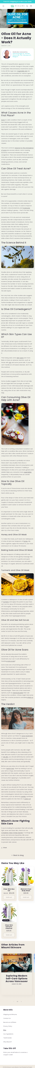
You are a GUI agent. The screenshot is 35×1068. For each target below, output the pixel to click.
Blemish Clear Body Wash (26, 889)
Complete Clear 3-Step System (12, 833)
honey (26, 541)
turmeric (6, 602)
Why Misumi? (7, 1042)
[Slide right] (21, 1001)
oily (10, 362)
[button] (3, 6)
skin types (20, 358)
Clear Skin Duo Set (9, 889)
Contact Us (7, 1018)
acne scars (11, 661)
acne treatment (27, 736)
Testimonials (7, 1038)
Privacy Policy (7, 1026)
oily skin (5, 757)
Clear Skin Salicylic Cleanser (9, 926)
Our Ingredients (8, 1034)
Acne (3, 120)
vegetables (28, 472)
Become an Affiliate (9, 1022)
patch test (10, 768)
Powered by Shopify (27, 1067)
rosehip (23, 796)
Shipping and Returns (10, 1014)
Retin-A (30, 697)
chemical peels (18, 693)
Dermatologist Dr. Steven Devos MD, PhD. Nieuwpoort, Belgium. (22, 55)
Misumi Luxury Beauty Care (14, 1067)
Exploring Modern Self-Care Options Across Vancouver (17, 978)
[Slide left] (14, 1001)
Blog (4, 1030)
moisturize (26, 208)
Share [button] (5, 847)
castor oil (27, 799)
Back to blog (19, 855)
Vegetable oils (22, 71)
